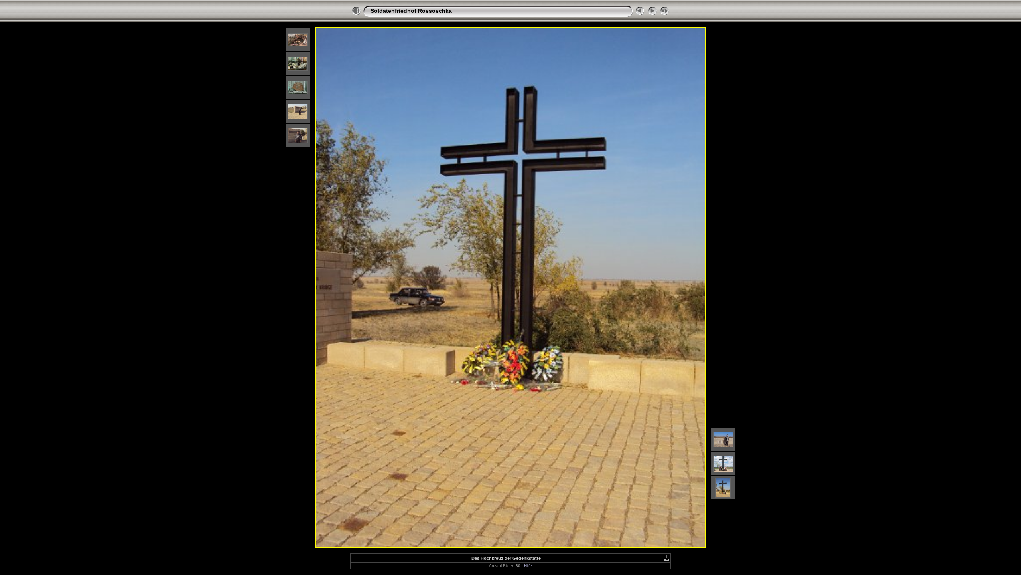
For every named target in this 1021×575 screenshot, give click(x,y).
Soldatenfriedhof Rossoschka (411, 11)
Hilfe (528, 565)
